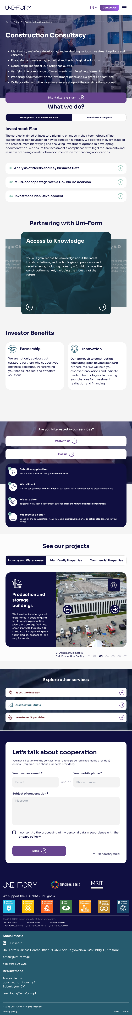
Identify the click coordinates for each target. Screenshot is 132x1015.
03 (101, 656)
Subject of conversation (30, 793)
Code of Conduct (120, 1011)
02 (94, 656)
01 (89, 656)
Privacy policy (10, 1011)
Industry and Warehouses (26, 560)
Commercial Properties (106, 560)
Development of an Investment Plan (39, 117)
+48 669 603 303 (15, 964)
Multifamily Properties (66, 560)
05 (113, 656)
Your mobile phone (87, 773)
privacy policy (28, 836)
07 (124, 656)
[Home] (7, 22)
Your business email (27, 773)
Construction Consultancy (38, 22)
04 (107, 656)
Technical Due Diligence (99, 117)
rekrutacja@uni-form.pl (19, 993)
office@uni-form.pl (16, 957)
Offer (16, 22)
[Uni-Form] (18, 8)
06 (119, 656)
